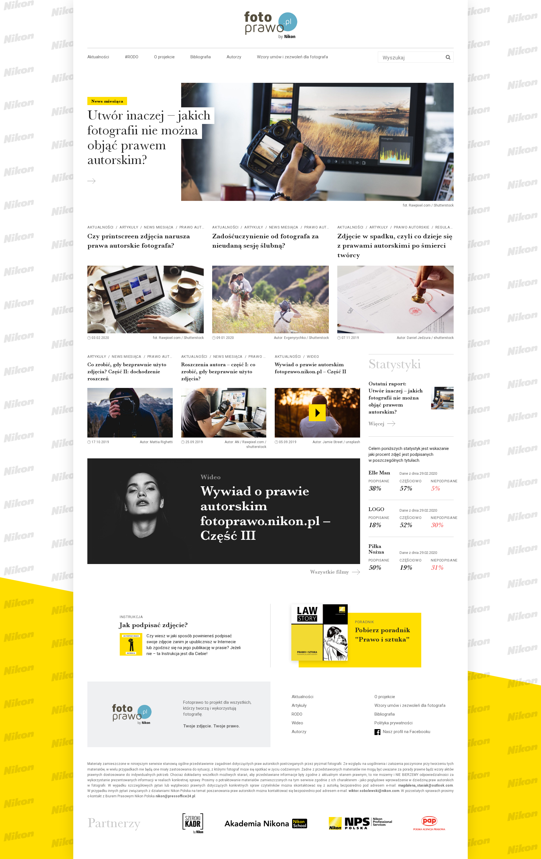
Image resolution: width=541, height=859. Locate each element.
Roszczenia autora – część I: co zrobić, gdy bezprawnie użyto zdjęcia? (218, 371)
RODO (297, 714)
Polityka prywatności (393, 722)
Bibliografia (200, 56)
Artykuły (128, 227)
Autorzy (234, 56)
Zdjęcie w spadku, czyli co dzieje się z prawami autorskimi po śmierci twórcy (394, 245)
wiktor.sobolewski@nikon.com (374, 791)
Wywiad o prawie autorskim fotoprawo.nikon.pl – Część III (265, 513)
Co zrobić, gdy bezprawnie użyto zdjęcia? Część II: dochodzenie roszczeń (126, 371)
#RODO (131, 56)
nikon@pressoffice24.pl (175, 796)
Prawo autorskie (197, 227)
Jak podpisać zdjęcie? (154, 625)
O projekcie (164, 56)
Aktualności (98, 56)
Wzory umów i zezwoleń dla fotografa (292, 56)
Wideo (313, 356)
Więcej (377, 424)
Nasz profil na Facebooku (406, 731)
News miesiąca (158, 227)
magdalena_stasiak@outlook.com (425, 785)
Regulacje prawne (454, 227)
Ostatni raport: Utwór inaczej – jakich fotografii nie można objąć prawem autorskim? (396, 398)
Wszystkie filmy (330, 572)
